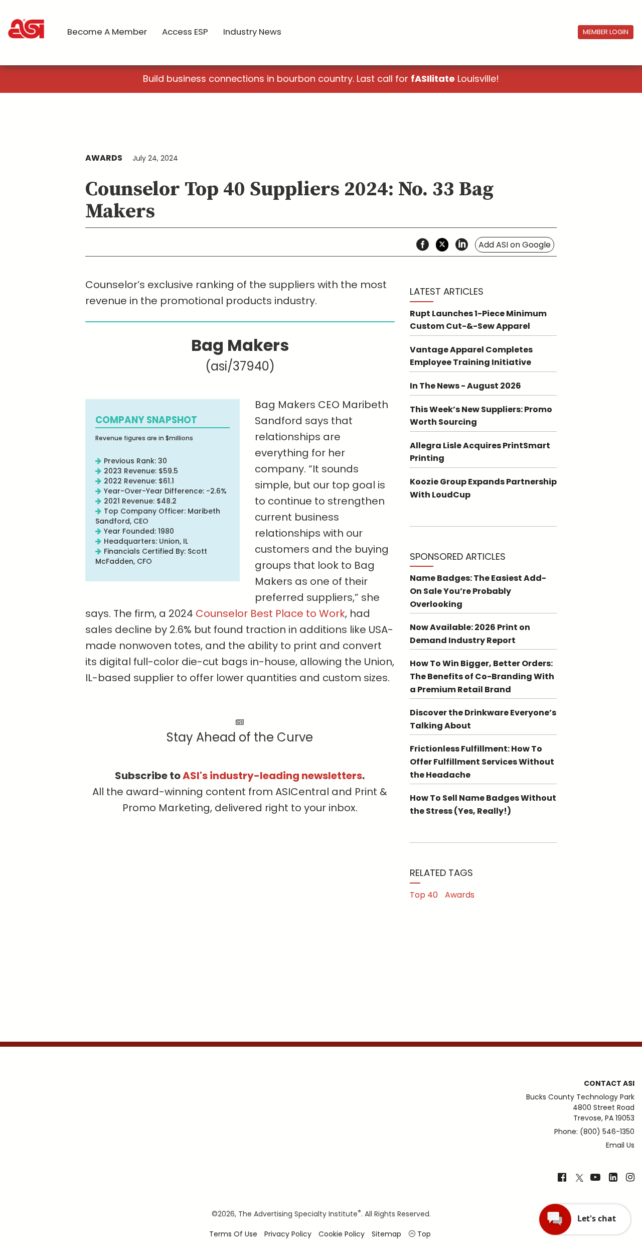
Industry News (252, 32)
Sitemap (386, 1234)
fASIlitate (433, 78)
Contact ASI (609, 1083)
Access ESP (185, 32)
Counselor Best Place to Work (270, 613)
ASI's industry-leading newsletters (272, 776)
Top (423, 1234)
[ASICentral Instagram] (630, 1178)
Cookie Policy (341, 1234)
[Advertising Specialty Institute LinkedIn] (613, 1178)
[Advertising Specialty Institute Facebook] (562, 1178)
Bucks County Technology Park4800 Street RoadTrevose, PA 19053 (580, 1107)
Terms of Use (233, 1234)
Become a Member (107, 32)
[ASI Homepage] (27, 20)
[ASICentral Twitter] (579, 1178)
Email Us (620, 1145)
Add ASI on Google (514, 245)
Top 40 (424, 895)
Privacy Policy (287, 1234)
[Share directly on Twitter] (442, 245)
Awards (103, 158)
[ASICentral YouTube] (595, 1178)
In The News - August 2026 (465, 386)
